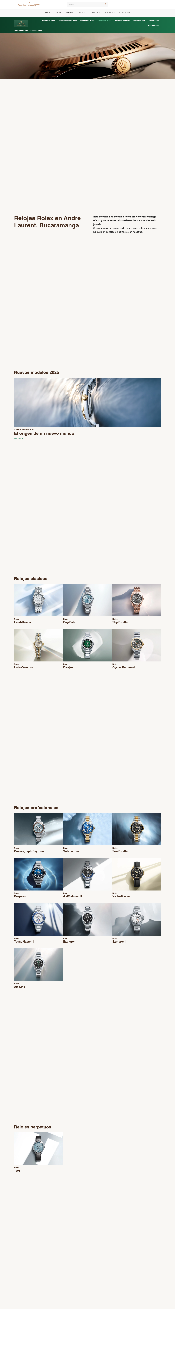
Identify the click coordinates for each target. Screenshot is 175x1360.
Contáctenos (153, 26)
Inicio (48, 12)
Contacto (124, 12)
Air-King (19, 987)
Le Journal (110, 12)
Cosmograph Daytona (29, 851)
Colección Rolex (104, 20)
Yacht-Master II (24, 941)
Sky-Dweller (120, 622)
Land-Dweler (22, 622)
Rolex (58, 12)
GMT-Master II (72, 896)
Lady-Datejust (23, 667)
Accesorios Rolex (87, 20)
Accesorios (94, 12)
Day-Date (69, 622)
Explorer (69, 941)
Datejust (68, 667)
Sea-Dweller (120, 851)
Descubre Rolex (48, 20)
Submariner (71, 851)
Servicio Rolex (139, 20)
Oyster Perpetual (123, 667)
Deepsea (20, 896)
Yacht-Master (121, 896)
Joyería (81, 12)
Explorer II (119, 941)
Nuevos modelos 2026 (68, 20)
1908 (17, 1170)
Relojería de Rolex (122, 20)
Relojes (69, 12)
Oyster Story (154, 20)
